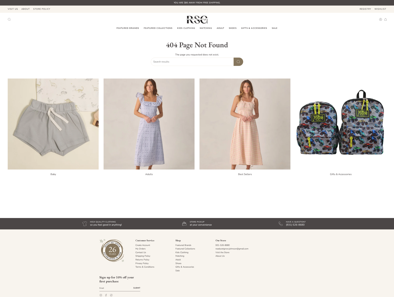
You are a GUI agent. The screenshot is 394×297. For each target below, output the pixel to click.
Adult (178, 259)
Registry (365, 9)
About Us (220, 256)
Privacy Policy (142, 263)
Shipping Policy (142, 256)
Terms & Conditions (144, 266)
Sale (177, 270)
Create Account (142, 245)
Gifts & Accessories (184, 266)
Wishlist (380, 9)
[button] (127, 28)
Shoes (178, 263)
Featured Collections (185, 248)
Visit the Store (222, 252)
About (25, 9)
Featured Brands (183, 245)
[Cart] (385, 19)
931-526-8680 (222, 245)
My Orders (140, 248)
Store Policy (41, 9)
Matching (179, 256)
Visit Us (13, 9)
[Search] (238, 62)
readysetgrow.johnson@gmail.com (231, 248)
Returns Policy (142, 259)
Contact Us (140, 252)
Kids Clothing (181, 252)
